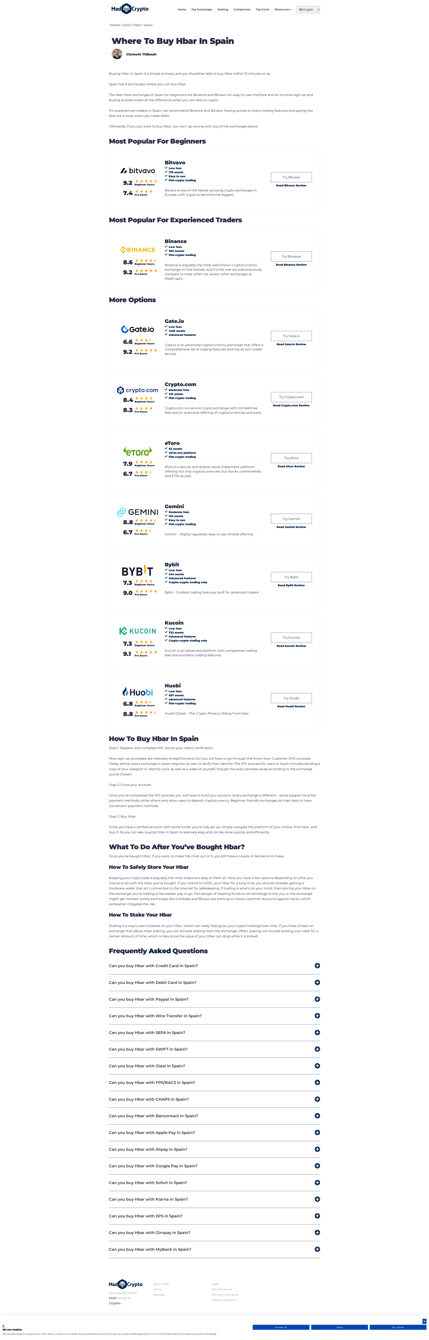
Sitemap (159, 1294)
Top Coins (262, 9)
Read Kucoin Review (291, 646)
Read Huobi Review (291, 706)
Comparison (242, 9)
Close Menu (426, 3)
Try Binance (291, 256)
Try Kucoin (291, 637)
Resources (282, 9)
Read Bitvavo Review (291, 185)
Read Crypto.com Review (291, 405)
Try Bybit (291, 577)
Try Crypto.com (291, 397)
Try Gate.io (291, 336)
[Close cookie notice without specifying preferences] (424, 1321)
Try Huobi (291, 698)
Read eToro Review (291, 466)
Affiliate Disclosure (224, 1300)
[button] (214, 966)
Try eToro (291, 458)
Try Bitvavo (291, 177)
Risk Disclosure (222, 1289)
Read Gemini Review (291, 527)
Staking (223, 9)
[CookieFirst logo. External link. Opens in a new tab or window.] (4, 1326)
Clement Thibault (141, 54)
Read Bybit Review (291, 585)
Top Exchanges (201, 9)
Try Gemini (291, 519)
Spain (148, 25)
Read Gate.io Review (291, 344)
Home (182, 9)
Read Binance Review (291, 264)
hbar (137, 25)
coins (126, 25)
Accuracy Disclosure (225, 1294)
